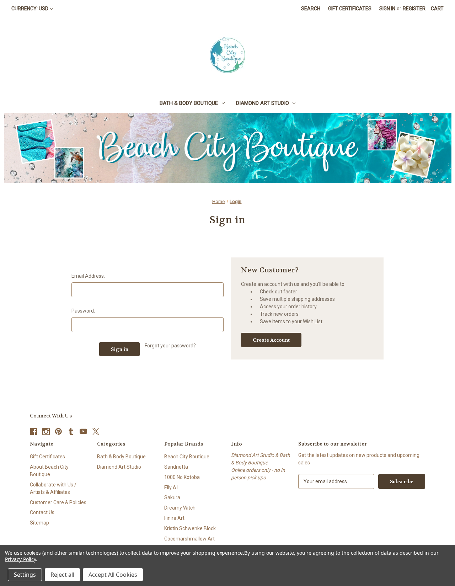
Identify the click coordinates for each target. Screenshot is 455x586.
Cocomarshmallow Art (189, 539)
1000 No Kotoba (182, 477)
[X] (96, 431)
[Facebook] (33, 431)
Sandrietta (176, 467)
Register (414, 8)
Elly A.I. (172, 487)
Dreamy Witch (180, 508)
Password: (83, 311)
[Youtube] (83, 431)
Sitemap (39, 523)
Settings (25, 575)
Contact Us (42, 512)
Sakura (172, 497)
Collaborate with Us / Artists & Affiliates (53, 488)
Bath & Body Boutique (189, 103)
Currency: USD (29, 8)
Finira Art (174, 518)
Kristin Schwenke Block (190, 528)
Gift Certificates (349, 8)
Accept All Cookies (113, 575)
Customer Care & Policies (58, 502)
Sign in (387, 8)
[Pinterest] (58, 431)
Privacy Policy (20, 559)
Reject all (62, 575)
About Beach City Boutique (49, 470)
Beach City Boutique (186, 456)
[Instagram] (46, 431)
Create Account (271, 340)
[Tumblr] (71, 431)
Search (310, 8)
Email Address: (88, 276)
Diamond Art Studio (262, 103)
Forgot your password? (170, 345)
